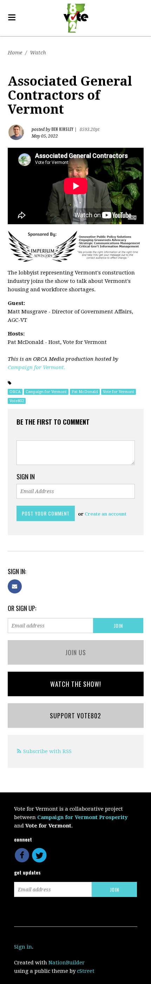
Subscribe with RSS (47, 751)
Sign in (23, 947)
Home (15, 52)
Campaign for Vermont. (36, 367)
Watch (38, 52)
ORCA (15, 392)
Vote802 (16, 401)
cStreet (85, 971)
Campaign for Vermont (46, 392)
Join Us (75, 652)
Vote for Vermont (118, 392)
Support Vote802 (75, 715)
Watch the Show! (75, 684)
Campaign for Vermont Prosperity (82, 817)
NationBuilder (66, 962)
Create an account (105, 514)
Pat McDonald (85, 392)
